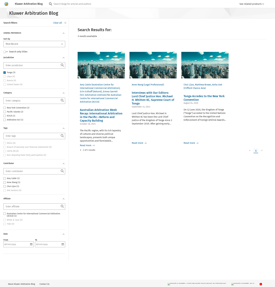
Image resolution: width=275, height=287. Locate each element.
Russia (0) (11, 80)
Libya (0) (11, 76)
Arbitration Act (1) (15, 120)
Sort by (6, 39)
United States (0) (14, 84)
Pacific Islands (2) (15, 112)
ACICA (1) (11, 116)
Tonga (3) (11, 72)
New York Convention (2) (18, 108)
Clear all (57, 22)
